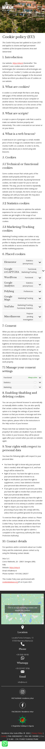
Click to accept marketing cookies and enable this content (22, 609)
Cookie (3, 736)
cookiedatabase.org (10, 582)
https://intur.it (18, 63)
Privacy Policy (37, 733)
